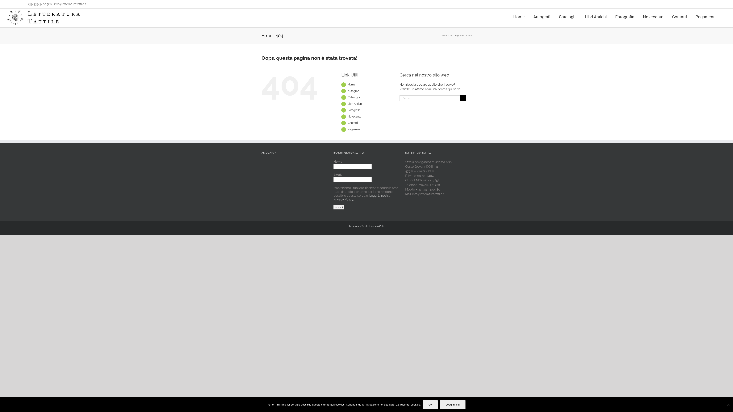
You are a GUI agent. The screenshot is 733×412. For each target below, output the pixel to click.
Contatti (353, 122)
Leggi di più (453, 404)
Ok (430, 404)
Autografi (353, 91)
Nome (337, 161)
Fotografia (354, 110)
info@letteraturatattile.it (70, 4)
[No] (728, 405)
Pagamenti (354, 129)
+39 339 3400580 (40, 4)
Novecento (354, 116)
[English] (13, 3)
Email (338, 175)
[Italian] (8, 3)
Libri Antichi (355, 103)
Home (351, 84)
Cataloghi (354, 97)
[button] (725, 17)
